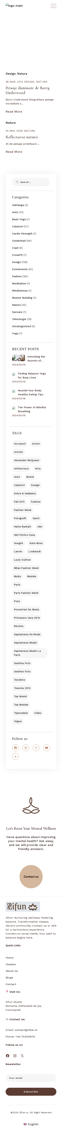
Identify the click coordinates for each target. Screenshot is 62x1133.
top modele (21, 704)
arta (38, 468)
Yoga (15, 333)
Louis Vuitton (22, 559)
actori (36, 443)
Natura (22, 73)
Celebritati (19, 240)
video (37, 713)
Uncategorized (21, 326)
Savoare (17, 312)
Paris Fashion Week (26, 592)
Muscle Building (22, 297)
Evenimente (20, 269)
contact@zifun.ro (26, 1030)
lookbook (35, 551)
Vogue (18, 721)
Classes (11, 964)
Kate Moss (36, 543)
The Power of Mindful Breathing (32, 409)
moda (17, 576)
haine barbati (22, 526)
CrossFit (17, 255)
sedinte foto (22, 671)
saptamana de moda (27, 634)
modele (31, 576)
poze (17, 601)
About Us (12, 970)
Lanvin (18, 551)
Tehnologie (19, 319)
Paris (17, 584)
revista (18, 626)
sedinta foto (22, 663)
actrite (18, 452)
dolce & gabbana (25, 493)
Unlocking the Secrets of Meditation (36, 359)
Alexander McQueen (26, 460)
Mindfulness (20, 290)
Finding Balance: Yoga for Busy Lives (32, 375)
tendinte (19, 679)
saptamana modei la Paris (27, 652)
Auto (15, 212)
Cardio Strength (22, 233)
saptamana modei (25, 642)
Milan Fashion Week (26, 568)
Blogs (9, 977)
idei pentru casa (24, 534)
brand (30, 476)
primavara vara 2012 (27, 617)
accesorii (20, 443)
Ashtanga (18, 205)
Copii (15, 247)
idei (39, 526)
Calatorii (17, 226)
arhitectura (21, 468)
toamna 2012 (22, 688)
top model (20, 696)
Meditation (19, 283)
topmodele (21, 713)
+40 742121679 (25, 1036)
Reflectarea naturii (22, 137)
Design (11, 73)
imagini (18, 543)
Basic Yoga (19, 219)
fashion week (22, 510)
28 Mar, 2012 (14, 81)
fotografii (20, 518)
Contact (11, 984)
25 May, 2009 (14, 130)
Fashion (17, 276)
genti (36, 518)
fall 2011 (19, 501)
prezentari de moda (26, 609)
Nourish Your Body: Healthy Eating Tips (30, 392)
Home (10, 957)
